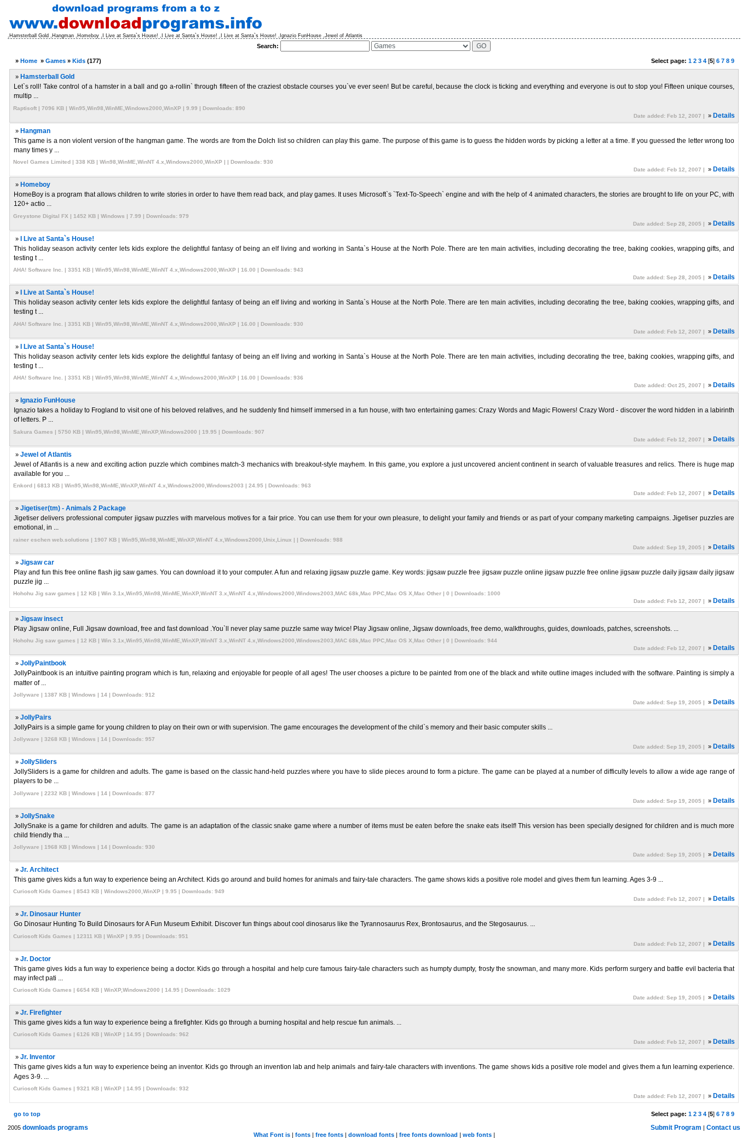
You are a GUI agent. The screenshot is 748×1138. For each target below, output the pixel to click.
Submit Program (676, 1127)
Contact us (723, 1127)
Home (28, 61)
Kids (78, 61)
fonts (302, 1134)
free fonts (329, 1134)
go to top (27, 1114)
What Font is (272, 1134)
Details (724, 115)
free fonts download (428, 1134)
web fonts (477, 1134)
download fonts (371, 1134)
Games (55, 61)
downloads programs (55, 1127)
